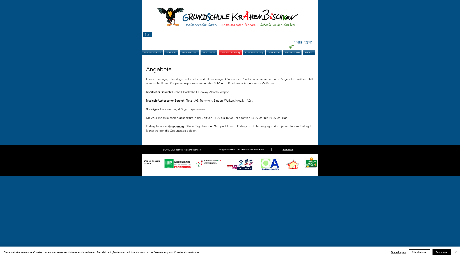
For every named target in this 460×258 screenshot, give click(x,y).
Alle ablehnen (419, 252)
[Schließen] (456, 252)
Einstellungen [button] (398, 252)
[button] (189, 52)
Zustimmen (442, 252)
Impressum (288, 149)
